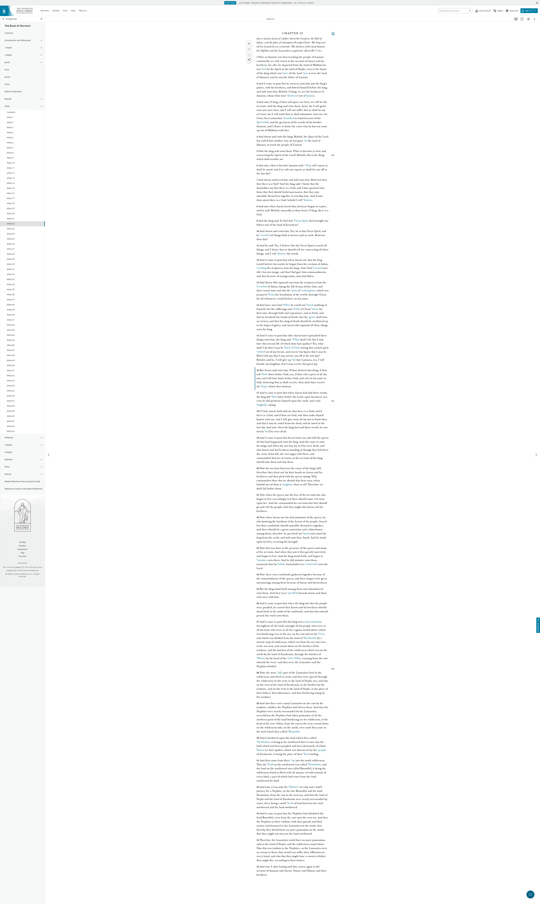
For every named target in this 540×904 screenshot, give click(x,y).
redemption (308, 290)
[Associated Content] (333, 33)
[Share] (249, 59)
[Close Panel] (41, 19)
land (270, 764)
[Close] (249, 43)
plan (294, 290)
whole (281, 564)
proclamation (314, 622)
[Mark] (249, 49)
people (322, 750)
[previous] (49, 455)
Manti (260, 658)
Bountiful (294, 731)
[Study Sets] (516, 19)
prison (311, 95)
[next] (536, 455)
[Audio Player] (530, 894)
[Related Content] (528, 19)
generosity (263, 122)
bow (265, 374)
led (264, 69)
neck (290, 803)
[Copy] (249, 55)
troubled (289, 118)
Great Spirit (301, 221)
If (307, 165)
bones (260, 750)
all (294, 360)
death (296, 309)
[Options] (534, 19)
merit (310, 305)
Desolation (263, 742)
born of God (292, 348)
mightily (262, 405)
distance (294, 787)
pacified (293, 593)
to (306, 140)
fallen (287, 305)
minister (262, 560)
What (296, 339)
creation (262, 286)
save (305, 73)
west (321, 634)
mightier (288, 484)
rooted (261, 352)
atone (315, 309)
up (293, 760)
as (266, 431)
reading (261, 268)
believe (308, 200)
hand (306, 533)
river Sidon (294, 658)
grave (312, 317)
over (285, 73)
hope (264, 386)
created (265, 235)
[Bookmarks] (522, 19)
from (271, 294)
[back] (3, 19)
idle (280, 672)
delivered (292, 95)
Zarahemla (310, 638)
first (306, 754)
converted (311, 564)
